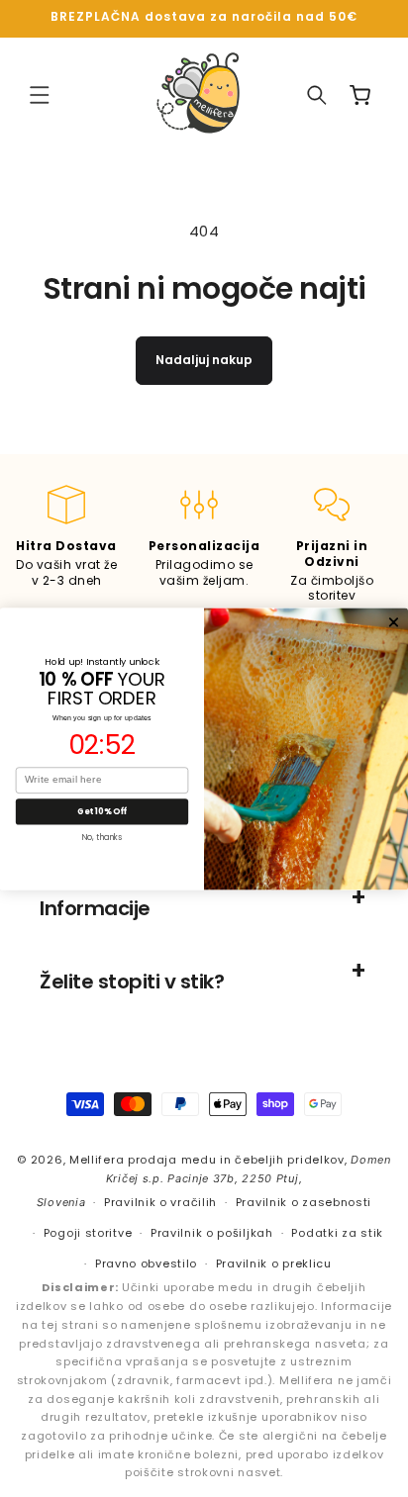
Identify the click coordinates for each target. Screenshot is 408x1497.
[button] (39, 95)
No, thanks (102, 836)
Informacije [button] (95, 908)
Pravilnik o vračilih (160, 1202)
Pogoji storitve (88, 1233)
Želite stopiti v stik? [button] (132, 981)
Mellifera (96, 1160)
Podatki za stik (337, 1233)
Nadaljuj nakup (204, 359)
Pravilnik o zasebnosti (303, 1202)
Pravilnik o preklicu (274, 1263)
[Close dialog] (393, 621)
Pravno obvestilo (146, 1263)
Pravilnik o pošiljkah (212, 1233)
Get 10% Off (102, 810)
